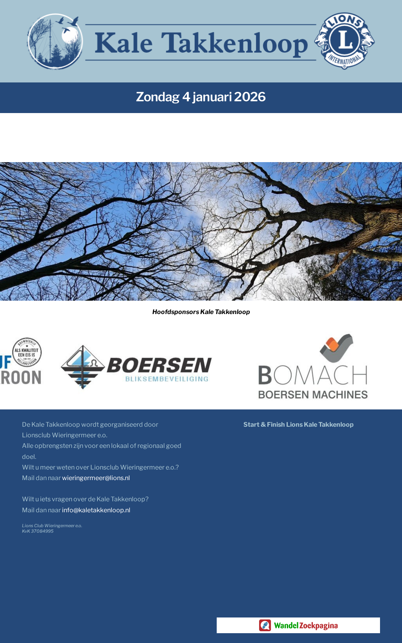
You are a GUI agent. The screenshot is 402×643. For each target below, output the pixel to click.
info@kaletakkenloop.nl (96, 510)
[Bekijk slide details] (135, 367)
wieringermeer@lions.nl (96, 478)
